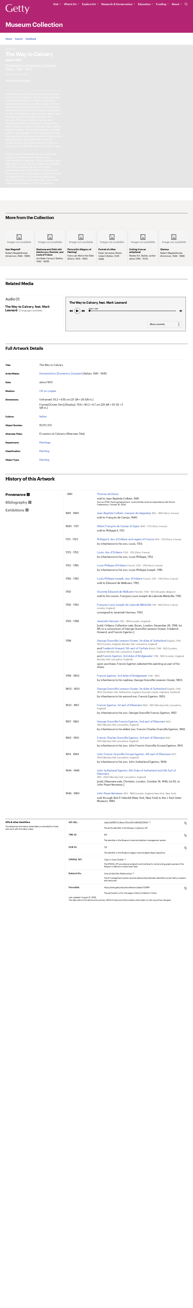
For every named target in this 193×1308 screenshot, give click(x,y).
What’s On (70, 4)
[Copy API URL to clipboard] (185, 823)
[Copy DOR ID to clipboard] (185, 848)
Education (144, 4)
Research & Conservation (117, 4)
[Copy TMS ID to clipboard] (185, 835)
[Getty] (17, 9)
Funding (161, 4)
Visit (56, 4)
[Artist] (30, 65)
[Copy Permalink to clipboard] (185, 888)
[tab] (34, 494)
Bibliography (16, 502)
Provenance (15, 494)
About (175, 4)
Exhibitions (14, 510)
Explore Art (89, 4)
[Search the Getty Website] (186, 4)
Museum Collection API (137, 828)
